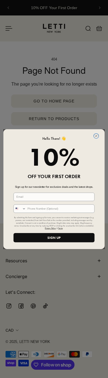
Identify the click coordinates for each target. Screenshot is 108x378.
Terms (60, 228)
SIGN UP (54, 237)
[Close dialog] (96, 135)
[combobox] (20, 209)
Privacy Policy (50, 228)
